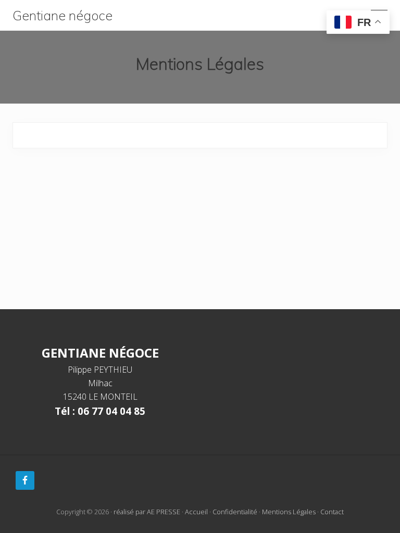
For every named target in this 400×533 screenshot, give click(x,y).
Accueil (196, 511)
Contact (332, 511)
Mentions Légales (289, 511)
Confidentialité (235, 511)
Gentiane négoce (62, 15)
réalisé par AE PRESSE (147, 511)
